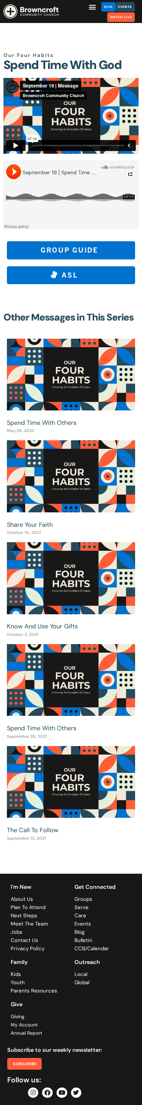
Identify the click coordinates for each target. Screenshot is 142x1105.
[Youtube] (62, 1092)
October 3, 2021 (23, 634)
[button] (92, 6)
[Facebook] (47, 1092)
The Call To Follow (32, 830)
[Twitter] (76, 1092)
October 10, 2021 (24, 532)
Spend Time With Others (42, 423)
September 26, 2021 (27, 736)
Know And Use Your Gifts (42, 626)
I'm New (21, 887)
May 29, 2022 (20, 430)
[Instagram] (33, 1092)
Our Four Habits (28, 55)
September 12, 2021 (26, 838)
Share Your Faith (30, 525)
